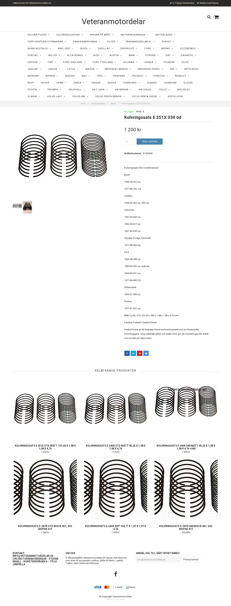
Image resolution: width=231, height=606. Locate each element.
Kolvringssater (99, 103)
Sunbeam (170, 82)
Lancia (53, 69)
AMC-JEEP (65, 48)
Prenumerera (191, 559)
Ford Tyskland (103, 62)
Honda (149, 62)
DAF (169, 55)
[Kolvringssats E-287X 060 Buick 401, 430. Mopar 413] (186, 488)
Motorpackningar (134, 34)
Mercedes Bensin (117, 69)
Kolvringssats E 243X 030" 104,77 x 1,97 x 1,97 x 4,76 (115, 527)
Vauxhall (75, 89)
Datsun (33, 62)
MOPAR (166, 48)
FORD (149, 48)
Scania (33, 96)
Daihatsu (188, 55)
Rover (45, 82)
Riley (31, 82)
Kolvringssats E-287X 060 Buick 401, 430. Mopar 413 (186, 527)
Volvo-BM (79, 96)
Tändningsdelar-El (139, 41)
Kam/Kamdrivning (86, 41)
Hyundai (169, 62)
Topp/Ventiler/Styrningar (46, 41)
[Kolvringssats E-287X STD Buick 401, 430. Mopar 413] (45, 488)
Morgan (33, 75)
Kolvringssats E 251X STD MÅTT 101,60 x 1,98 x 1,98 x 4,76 (45, 447)
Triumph (53, 89)
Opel (101, 75)
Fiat (51, 62)
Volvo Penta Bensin (109, 96)
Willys (53, 55)
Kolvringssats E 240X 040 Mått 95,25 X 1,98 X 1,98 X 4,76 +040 (186, 447)
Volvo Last (55, 96)
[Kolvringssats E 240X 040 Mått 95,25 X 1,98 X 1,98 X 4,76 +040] (186, 408)
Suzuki (188, 82)
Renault (181, 75)
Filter (112, 41)
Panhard (119, 75)
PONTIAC (34, 55)
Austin (115, 55)
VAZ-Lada (99, 89)
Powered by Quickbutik (115, 599)
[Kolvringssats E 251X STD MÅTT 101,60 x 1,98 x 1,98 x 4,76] (45, 408)
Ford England (73, 62)
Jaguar (33, 69)
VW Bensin (122, 89)
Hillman (129, 62)
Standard (130, 82)
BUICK (84, 48)
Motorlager (165, 34)
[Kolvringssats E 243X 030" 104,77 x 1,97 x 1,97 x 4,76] (115, 488)
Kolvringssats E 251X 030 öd (135, 103)
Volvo (163, 89)
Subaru (152, 82)
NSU (85, 75)
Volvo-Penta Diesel (145, 96)
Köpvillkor (175, 96)
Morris (51, 75)
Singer (96, 82)
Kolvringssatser (69, 34)
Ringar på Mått (101, 34)
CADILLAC (105, 48)
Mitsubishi (191, 69)
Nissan (70, 75)
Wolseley (183, 89)
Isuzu (186, 62)
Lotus (72, 69)
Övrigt (167, 41)
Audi (97, 55)
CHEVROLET (128, 48)
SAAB (60, 82)
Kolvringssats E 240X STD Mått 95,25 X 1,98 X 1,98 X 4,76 (115, 447)
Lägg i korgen (149, 141)
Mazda (91, 69)
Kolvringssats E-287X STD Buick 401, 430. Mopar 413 (45, 527)
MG (173, 69)
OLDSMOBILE (188, 48)
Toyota (33, 89)
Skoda (112, 82)
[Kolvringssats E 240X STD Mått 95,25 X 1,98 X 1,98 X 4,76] (115, 408)
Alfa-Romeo (76, 55)
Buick (115, 103)
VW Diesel (145, 89)
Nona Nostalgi (38, 48)
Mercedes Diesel (150, 69)
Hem (85, 103)
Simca (78, 82)
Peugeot (138, 75)
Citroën (151, 55)
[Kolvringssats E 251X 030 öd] (63, 155)
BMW (132, 55)
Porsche (160, 75)
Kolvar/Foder (38, 34)
